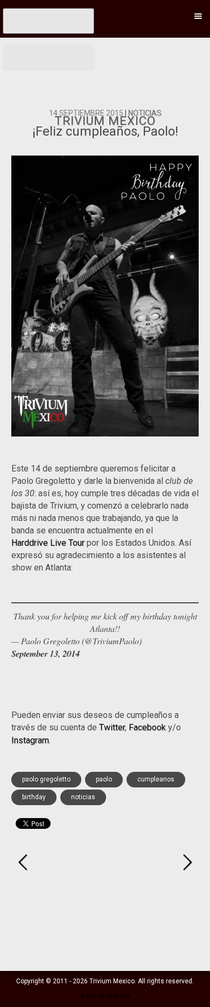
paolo (104, 779)
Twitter (112, 727)
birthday (34, 797)
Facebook (147, 727)
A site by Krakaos (105, 995)
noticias (83, 797)
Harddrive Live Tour (48, 543)
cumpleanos (155, 779)
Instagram (30, 740)
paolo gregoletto (46, 779)
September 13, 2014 (45, 653)
